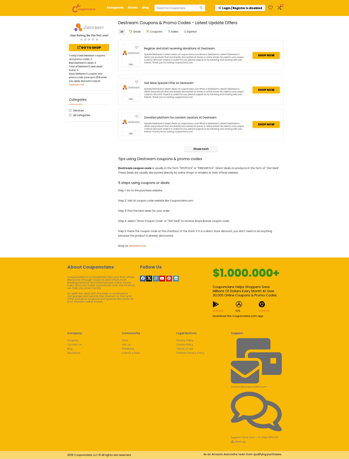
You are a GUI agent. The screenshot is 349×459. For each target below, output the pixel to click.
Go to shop (91, 47)
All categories (81, 115)
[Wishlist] (270, 8)
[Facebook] (143, 278)
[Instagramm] (156, 278)
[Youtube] (162, 278)
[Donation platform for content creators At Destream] (131, 122)
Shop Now (266, 55)
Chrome (264, 311)
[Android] (216, 304)
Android (218, 311)
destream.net (76, 84)
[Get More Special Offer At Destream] (131, 87)
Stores (133, 7)
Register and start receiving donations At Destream (179, 48)
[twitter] (149, 278)
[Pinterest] (169, 278)
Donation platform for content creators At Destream (180, 117)
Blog (145, 7)
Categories (115, 7)
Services (78, 110)
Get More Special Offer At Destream (169, 83)
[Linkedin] (176, 278)
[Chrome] (262, 304)
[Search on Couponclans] (201, 8)
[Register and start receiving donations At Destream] (131, 53)
